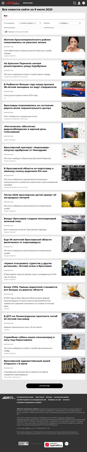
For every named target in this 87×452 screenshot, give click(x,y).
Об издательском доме (25, 397)
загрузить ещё (44, 386)
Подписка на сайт (54, 400)
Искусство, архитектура (12, 377)
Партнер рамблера (36, 443)
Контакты (66, 400)
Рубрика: (47, 23)
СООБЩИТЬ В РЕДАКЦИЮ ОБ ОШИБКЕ (29, 402)
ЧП (5, 98)
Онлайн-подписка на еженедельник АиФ (31, 400)
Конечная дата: (49, 27)
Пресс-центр (39, 397)
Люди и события (9, 56)
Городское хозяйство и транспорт (16, 77)
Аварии (6, 308)
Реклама (49, 397)
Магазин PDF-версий (61, 397)
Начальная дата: (9, 27)
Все (5, 16)
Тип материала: (9, 23)
